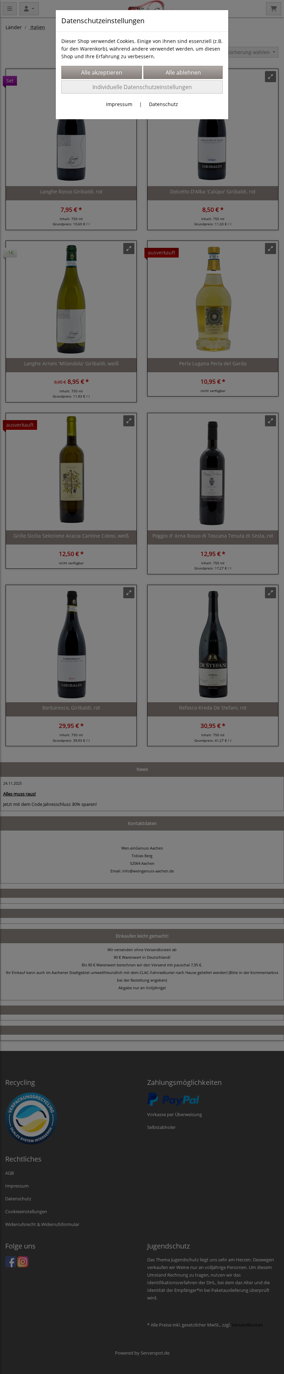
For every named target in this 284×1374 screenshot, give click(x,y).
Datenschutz (163, 104)
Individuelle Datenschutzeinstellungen (142, 87)
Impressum (119, 104)
